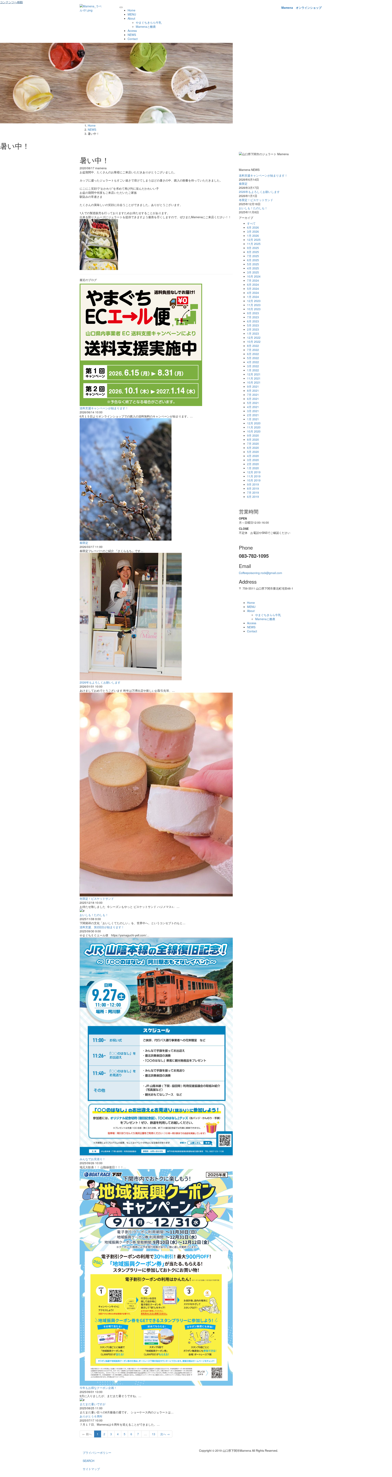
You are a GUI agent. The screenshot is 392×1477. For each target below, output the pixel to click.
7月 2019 (253, 492)
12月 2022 (254, 337)
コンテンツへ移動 (11, 2)
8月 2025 (253, 252)
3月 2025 (253, 272)
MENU (132, 14)
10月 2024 (254, 276)
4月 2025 (253, 268)
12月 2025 (254, 240)
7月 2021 (253, 395)
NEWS (132, 35)
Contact (133, 39)
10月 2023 (254, 309)
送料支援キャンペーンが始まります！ (104, 408)
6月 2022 (253, 354)
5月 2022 (253, 358)
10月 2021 (254, 382)
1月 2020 (253, 468)
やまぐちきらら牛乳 (148, 22)
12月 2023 (254, 301)
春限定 (84, 543)
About (131, 18)
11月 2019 (254, 476)
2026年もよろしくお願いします (100, 682)
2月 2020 (253, 464)
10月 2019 (254, 480)
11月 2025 (254, 244)
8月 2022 (253, 346)
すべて (251, 223)
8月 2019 (253, 488)
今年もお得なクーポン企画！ (98, 1388)
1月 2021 (253, 419)
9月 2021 (253, 386)
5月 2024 (253, 289)
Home (131, 10)
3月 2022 (253, 366)
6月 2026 (253, 227)
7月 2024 (253, 280)
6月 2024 (253, 284)
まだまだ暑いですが (92, 1404)
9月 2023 (253, 313)
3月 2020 (253, 460)
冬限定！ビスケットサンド (97, 898)
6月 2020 (253, 448)
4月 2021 (253, 407)
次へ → (165, 1434)
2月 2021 (253, 415)
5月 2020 (253, 452)
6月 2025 (253, 260)
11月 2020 (254, 427)
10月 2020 (254, 431)
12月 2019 (254, 472)
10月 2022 (254, 342)
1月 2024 (253, 297)
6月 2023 (253, 321)
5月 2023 (253, 325)
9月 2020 (253, 435)
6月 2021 (253, 399)
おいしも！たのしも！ (94, 915)
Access (132, 31)
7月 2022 (253, 350)
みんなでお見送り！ (92, 1159)
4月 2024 (253, 293)
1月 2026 (253, 235)
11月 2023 (254, 305)
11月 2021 (254, 378)
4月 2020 (253, 456)
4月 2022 (253, 362)
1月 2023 (253, 333)
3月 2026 (253, 231)
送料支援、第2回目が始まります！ (102, 927)
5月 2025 (253, 264)
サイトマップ (91, 1469)
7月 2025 (253, 256)
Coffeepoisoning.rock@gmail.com (260, 573)
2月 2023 (253, 329)
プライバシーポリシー (97, 1452)
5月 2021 (253, 403)
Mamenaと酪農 (146, 26)
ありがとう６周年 (91, 1416)
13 (153, 1434)
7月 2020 (253, 443)
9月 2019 (253, 484)
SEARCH (88, 1461)
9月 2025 (253, 248)
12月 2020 (254, 423)
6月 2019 (253, 497)
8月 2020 (253, 439)
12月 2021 (254, 374)
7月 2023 (253, 317)
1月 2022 (253, 370)
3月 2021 (253, 411)
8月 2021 (253, 390)
